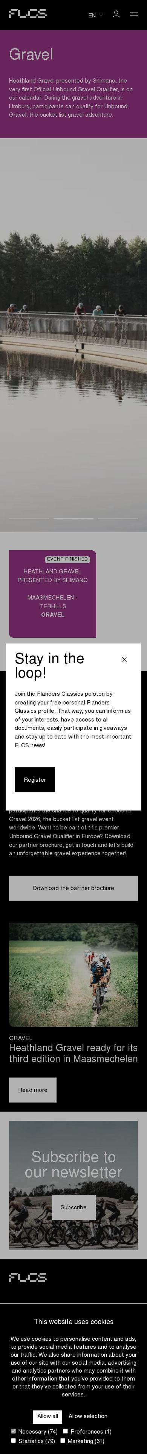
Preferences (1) (90, 1432)
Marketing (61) (85, 1442)
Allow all (47, 1417)
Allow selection (88, 1417)
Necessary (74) (37, 1432)
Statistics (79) (36, 1442)
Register (35, 780)
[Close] (124, 660)
